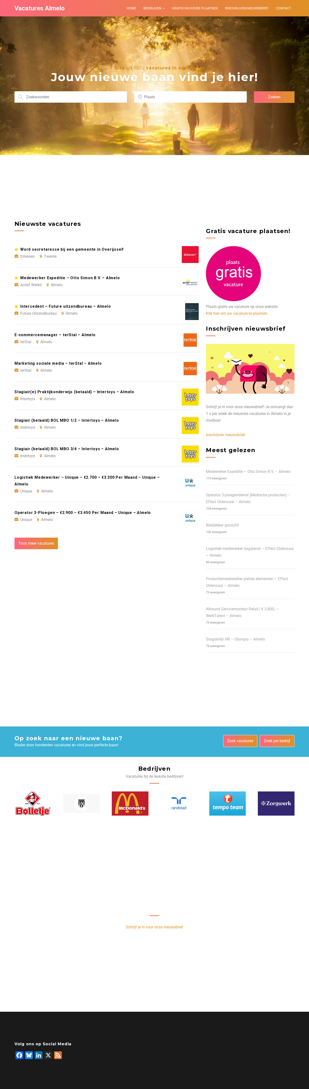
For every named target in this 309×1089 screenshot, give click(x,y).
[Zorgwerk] (276, 803)
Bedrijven (152, 8)
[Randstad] (179, 803)
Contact (283, 8)
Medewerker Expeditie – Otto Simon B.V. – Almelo (248, 471)
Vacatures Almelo (39, 8)
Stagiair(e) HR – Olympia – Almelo (235, 639)
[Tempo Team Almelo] (227, 803)
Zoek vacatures (240, 741)
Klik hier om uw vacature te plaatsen (236, 313)
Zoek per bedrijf (277, 741)
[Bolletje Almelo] (32, 803)
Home (131, 8)
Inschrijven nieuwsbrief (247, 8)
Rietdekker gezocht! (222, 525)
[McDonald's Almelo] (130, 803)
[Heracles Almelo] (81, 803)
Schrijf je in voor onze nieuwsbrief (154, 927)
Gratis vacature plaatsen (195, 8)
